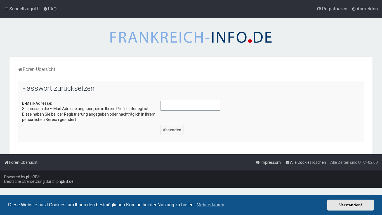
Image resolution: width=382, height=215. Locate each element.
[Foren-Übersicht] (191, 37)
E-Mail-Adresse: (37, 103)
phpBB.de (65, 181)
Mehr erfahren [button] (210, 204)
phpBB (32, 177)
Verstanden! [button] (350, 205)
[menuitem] (50, 9)
